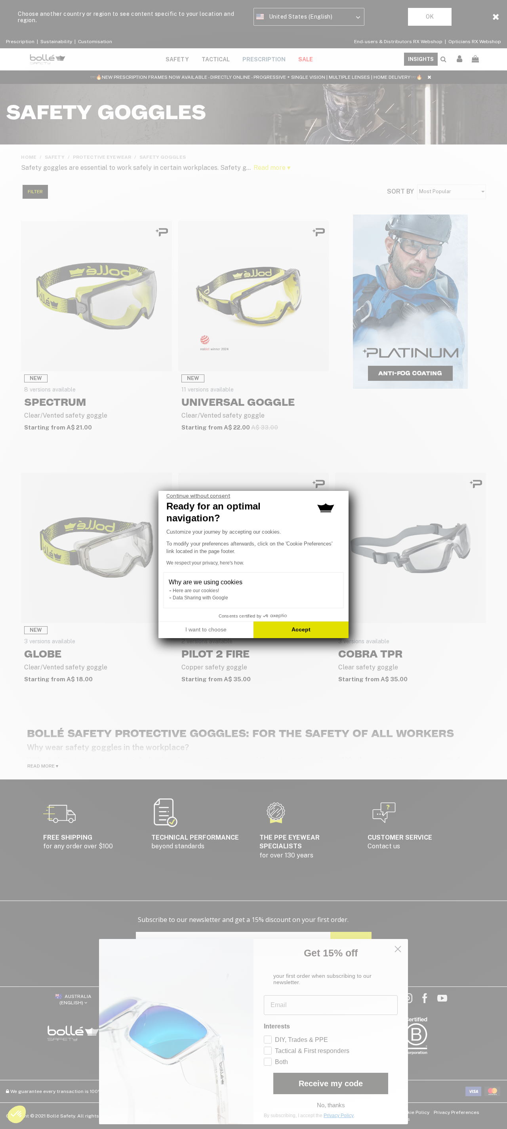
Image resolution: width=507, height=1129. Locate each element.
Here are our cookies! (196, 590)
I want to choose (206, 629)
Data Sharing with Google (200, 598)
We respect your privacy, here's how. (205, 563)
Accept (301, 629)
